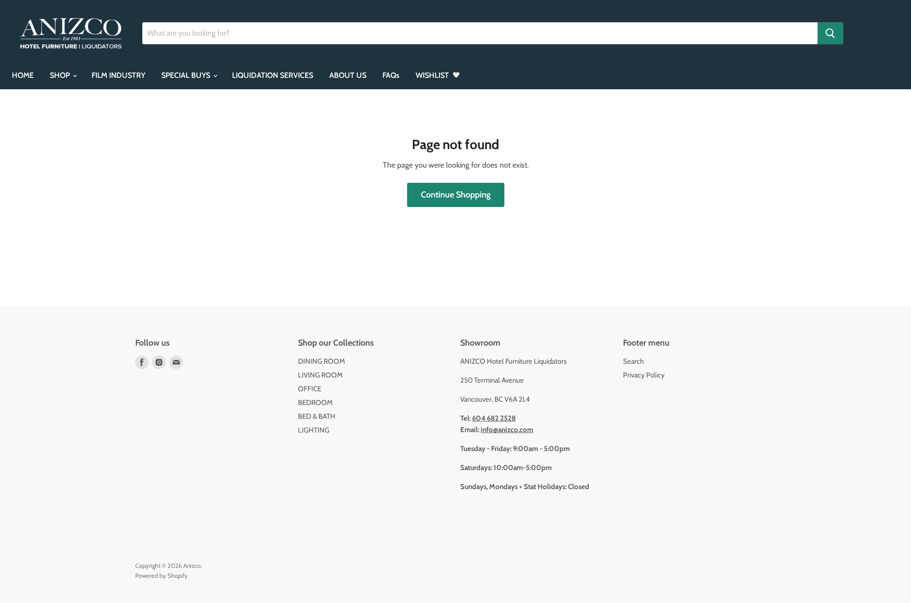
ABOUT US (347, 75)
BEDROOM (315, 402)
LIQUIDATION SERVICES (272, 75)
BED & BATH (316, 416)
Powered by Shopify (161, 575)
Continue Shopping (456, 194)
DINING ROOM (321, 361)
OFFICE (309, 389)
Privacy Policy (644, 375)
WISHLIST (433, 75)
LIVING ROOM (320, 375)
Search (633, 361)
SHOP (61, 75)
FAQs (391, 75)
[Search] (830, 33)
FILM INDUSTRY (118, 75)
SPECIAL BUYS (186, 75)
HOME (23, 75)
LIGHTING (313, 430)
